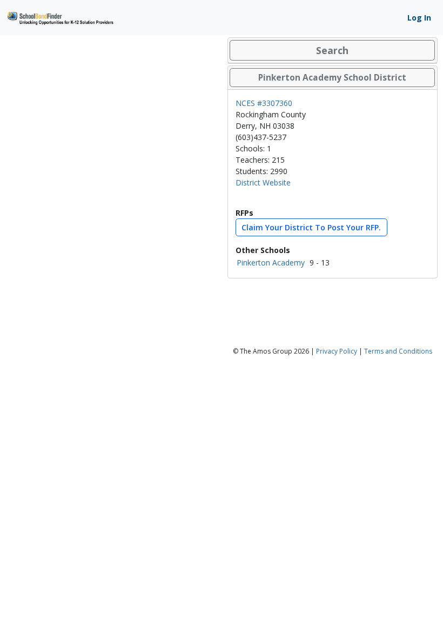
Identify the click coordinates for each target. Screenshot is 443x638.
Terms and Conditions (398, 351)
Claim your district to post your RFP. (311, 227)
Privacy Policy (336, 351)
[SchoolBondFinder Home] (60, 17)
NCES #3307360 (264, 103)
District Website (263, 182)
